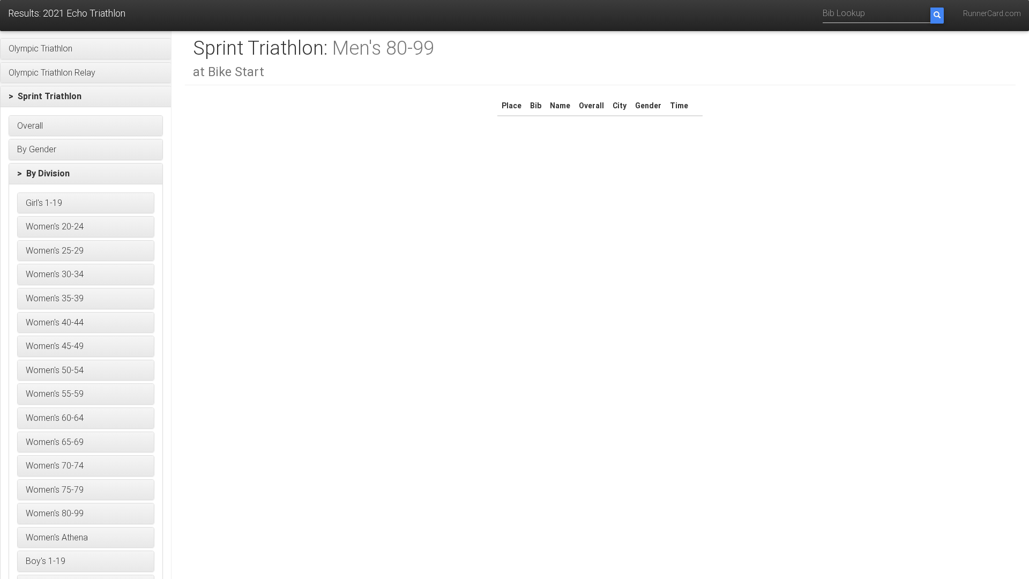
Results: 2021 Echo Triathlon (66, 13)
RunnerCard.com (992, 13)
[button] (86, 49)
